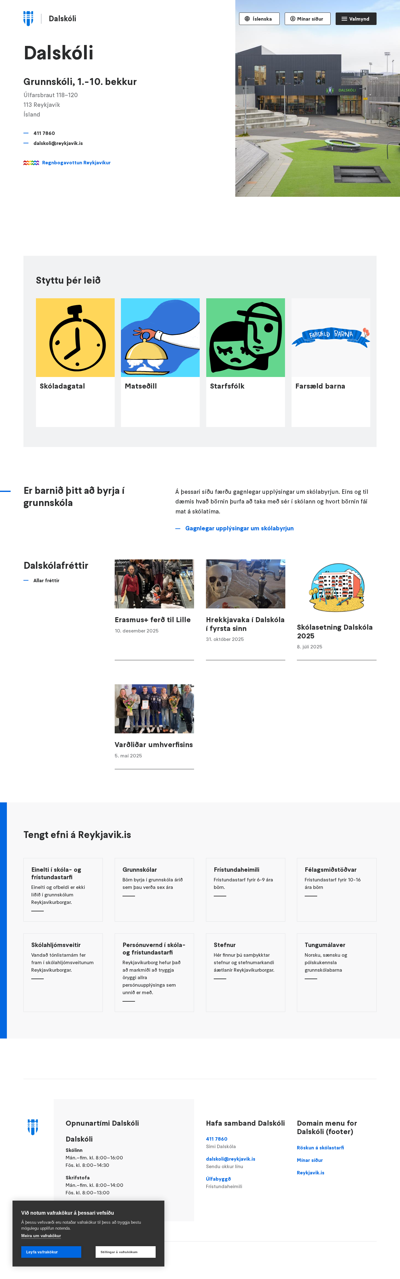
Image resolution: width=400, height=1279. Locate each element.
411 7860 (44, 133)
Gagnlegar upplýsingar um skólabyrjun (239, 528)
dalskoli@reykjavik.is (58, 143)
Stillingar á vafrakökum (119, 1252)
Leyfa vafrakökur (42, 1252)
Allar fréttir (46, 580)
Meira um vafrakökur (41, 1235)
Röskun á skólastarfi (320, 1147)
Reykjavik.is (310, 1172)
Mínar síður (310, 19)
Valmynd (359, 19)
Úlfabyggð (224, 1182)
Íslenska (262, 19)
